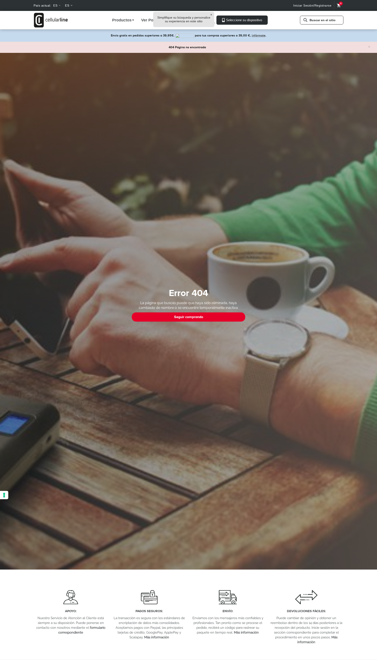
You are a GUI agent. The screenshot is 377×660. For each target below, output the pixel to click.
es (55, 5)
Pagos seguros (148, 611)
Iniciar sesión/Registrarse (312, 5)
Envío (227, 611)
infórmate (259, 35)
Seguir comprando (188, 317)
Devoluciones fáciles (306, 611)
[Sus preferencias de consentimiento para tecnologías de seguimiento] (4, 495)
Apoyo (70, 611)
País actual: (42, 5)
